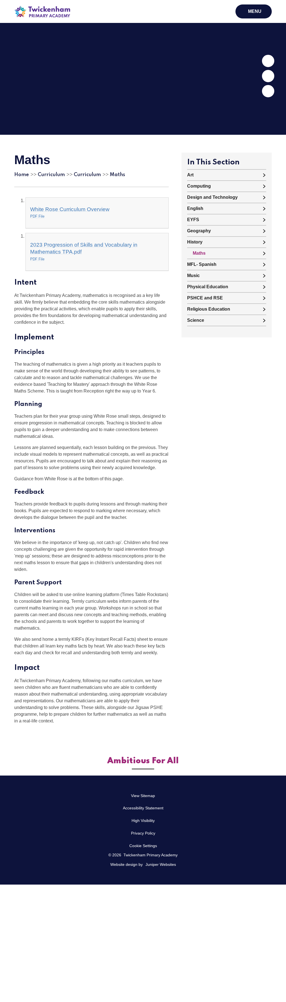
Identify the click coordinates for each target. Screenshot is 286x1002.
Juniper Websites (161, 864)
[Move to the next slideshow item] (268, 61)
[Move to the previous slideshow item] (268, 76)
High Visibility (143, 820)
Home (21, 174)
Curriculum (51, 174)
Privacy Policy (143, 833)
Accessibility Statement (143, 808)
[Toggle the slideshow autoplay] (268, 91)
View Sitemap (143, 795)
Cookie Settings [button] (143, 845)
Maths (117, 174)
